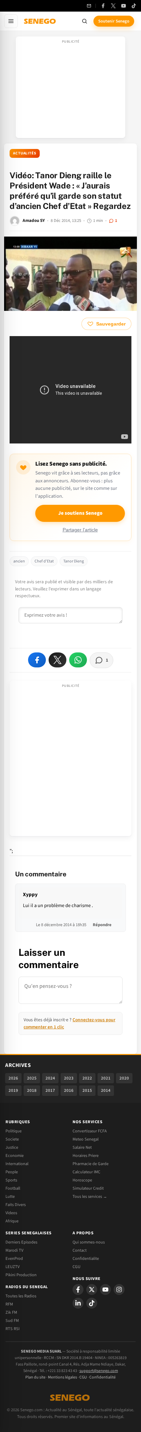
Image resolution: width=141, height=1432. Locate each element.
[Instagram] (119, 1289)
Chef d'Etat (44, 561)
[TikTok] (134, 6)
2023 (69, 1078)
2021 (106, 1078)
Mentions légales (62, 1377)
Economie (14, 1155)
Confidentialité (102, 1377)
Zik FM (11, 1312)
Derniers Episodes (21, 1242)
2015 (87, 1090)
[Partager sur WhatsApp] (78, 659)
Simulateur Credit (88, 1188)
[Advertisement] (70, 89)
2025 (32, 1078)
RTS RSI (12, 1329)
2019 (13, 1090)
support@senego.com (98, 1371)
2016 (69, 1090)
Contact (80, 1250)
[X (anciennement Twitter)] (113, 6)
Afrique (11, 1221)
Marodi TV (14, 1250)
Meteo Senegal (86, 1139)
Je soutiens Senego (80, 513)
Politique (13, 1131)
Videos (11, 1213)
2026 (13, 1078)
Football (12, 1188)
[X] (91, 1289)
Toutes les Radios (20, 1296)
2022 (87, 1078)
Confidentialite (86, 1258)
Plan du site (35, 1377)
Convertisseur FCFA (90, 1131)
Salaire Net (82, 1147)
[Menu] (11, 21)
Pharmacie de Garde (90, 1164)
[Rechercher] (84, 21)
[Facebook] (103, 6)
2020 (124, 1078)
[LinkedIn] (78, 1303)
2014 (106, 1090)
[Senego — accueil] (40, 21)
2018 (32, 1090)
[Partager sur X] (57, 659)
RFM (9, 1304)
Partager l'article (80, 529)
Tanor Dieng (73, 561)
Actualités (24, 153)
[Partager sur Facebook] (37, 659)
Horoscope (82, 1180)
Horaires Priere (86, 1155)
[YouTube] (123, 6)
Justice (11, 1147)
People (11, 1172)
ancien (19, 561)
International (16, 1164)
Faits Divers (15, 1205)
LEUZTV (12, 1267)
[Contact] (89, 6)
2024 (50, 1078)
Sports (11, 1180)
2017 (50, 1090)
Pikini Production (21, 1275)
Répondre (102, 925)
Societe (12, 1139)
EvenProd (14, 1258)
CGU (76, 1267)
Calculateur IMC (86, 1172)
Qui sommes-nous (89, 1242)
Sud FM (12, 1320)
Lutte (10, 1196)
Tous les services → (90, 1196)
